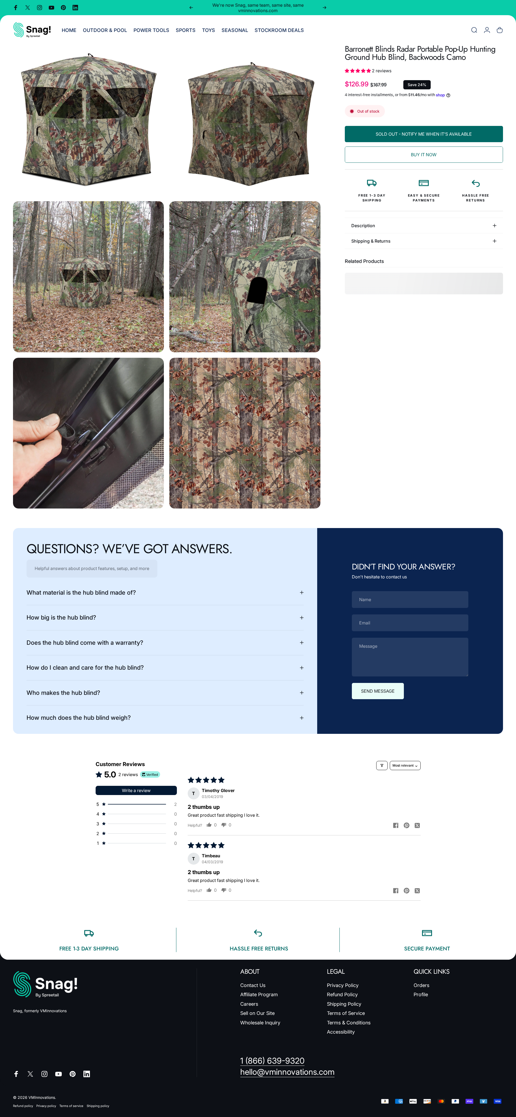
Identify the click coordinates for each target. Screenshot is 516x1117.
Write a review (136, 790)
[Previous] (191, 7)
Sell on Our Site (257, 1013)
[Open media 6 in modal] (244, 433)
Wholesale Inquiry (260, 1022)
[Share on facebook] (395, 825)
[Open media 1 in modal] (88, 120)
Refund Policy (342, 994)
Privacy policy (46, 1106)
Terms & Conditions (349, 1022)
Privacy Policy (343, 985)
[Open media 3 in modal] (88, 276)
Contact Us (252, 985)
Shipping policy (98, 1106)
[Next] (324, 7)
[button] (358, 70)
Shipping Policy (344, 1004)
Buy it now (424, 154)
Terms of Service (346, 1013)
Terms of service (71, 1106)
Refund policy (23, 1106)
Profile (421, 994)
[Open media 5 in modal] (88, 433)
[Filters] (382, 765)
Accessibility (341, 1032)
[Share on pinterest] (406, 825)
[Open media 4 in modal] (244, 276)
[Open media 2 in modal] (244, 120)
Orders (421, 985)
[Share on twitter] (417, 825)
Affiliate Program (259, 994)
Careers (249, 1004)
